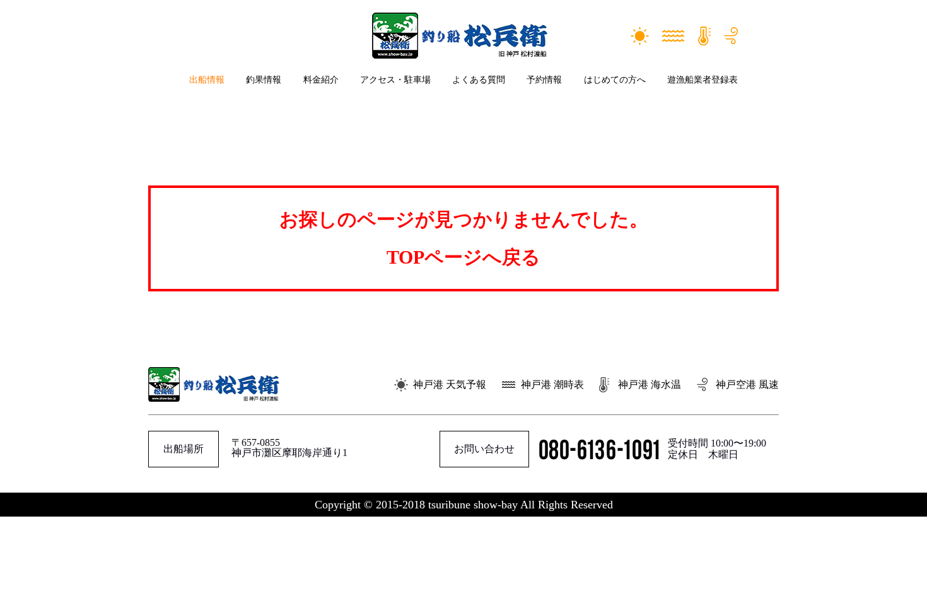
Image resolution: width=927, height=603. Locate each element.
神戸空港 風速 (747, 384)
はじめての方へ (615, 80)
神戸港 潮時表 (552, 384)
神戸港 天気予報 (449, 384)
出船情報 (206, 80)
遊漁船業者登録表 (702, 80)
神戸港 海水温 (649, 384)
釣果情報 (263, 80)
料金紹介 (321, 80)
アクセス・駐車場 (395, 80)
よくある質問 (478, 80)
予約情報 (544, 80)
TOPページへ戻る (463, 257)
